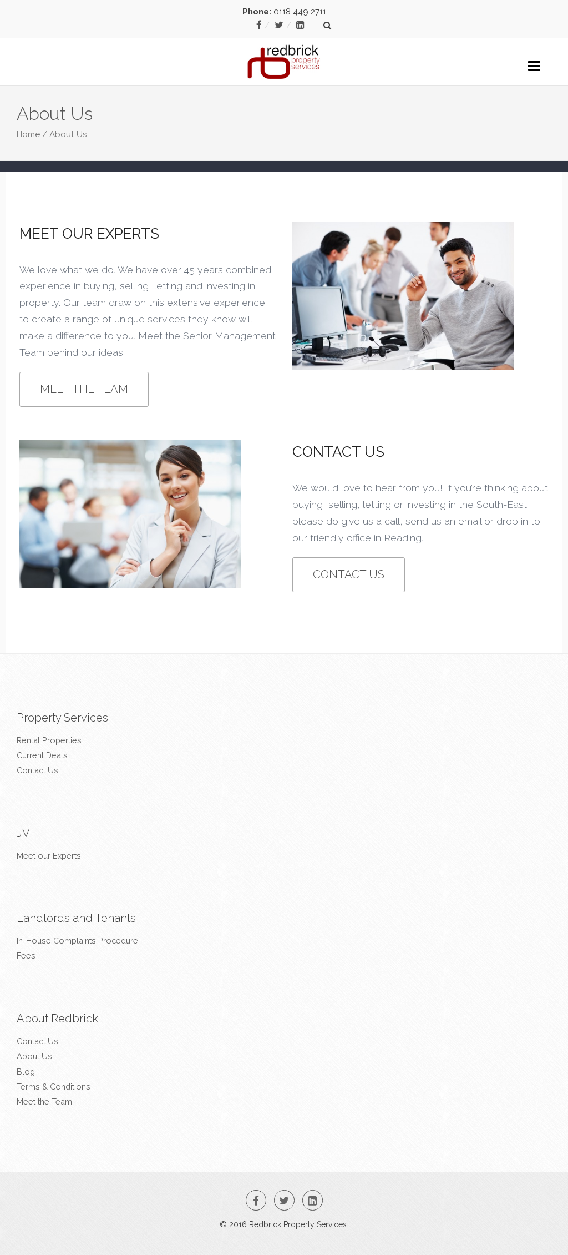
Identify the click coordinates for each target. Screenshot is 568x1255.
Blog (26, 1071)
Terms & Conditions (53, 1086)
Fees (26, 955)
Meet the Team (44, 1101)
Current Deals (42, 755)
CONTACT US (348, 574)
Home (28, 134)
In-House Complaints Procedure (77, 940)
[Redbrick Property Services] (284, 56)
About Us (34, 1056)
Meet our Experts (49, 855)
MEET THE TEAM (84, 389)
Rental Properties (49, 740)
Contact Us (37, 770)
